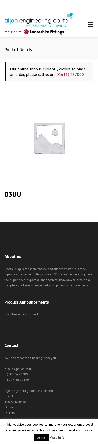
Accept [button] (41, 438)
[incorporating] (39, 20)
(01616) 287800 (69, 74)
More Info (57, 437)
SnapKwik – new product (21, 314)
